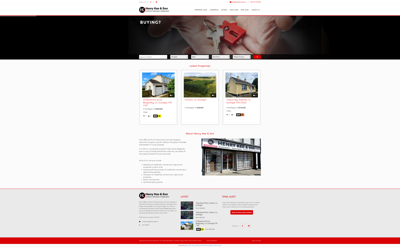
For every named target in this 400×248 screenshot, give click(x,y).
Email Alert (245, 10)
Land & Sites (234, 10)
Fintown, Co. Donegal (153, 99)
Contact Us (255, 10)
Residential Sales (201, 10)
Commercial (214, 10)
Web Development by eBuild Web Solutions (209, 245)
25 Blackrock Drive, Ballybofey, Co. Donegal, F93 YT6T (206, 223)
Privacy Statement (211, 240)
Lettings (224, 10)
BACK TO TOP (256, 240)
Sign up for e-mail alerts (242, 212)
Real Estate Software (190, 245)
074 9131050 (256, 2)
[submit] (257, 57)
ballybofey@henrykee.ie (239, 2)
